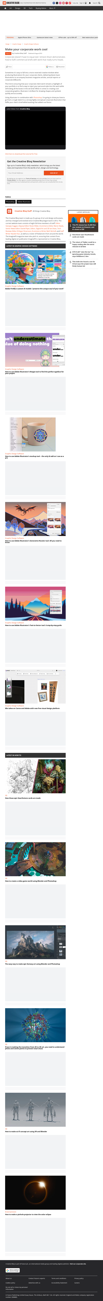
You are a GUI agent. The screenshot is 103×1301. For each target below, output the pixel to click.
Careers (77, 1283)
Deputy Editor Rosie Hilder (29, 226)
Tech (30, 8)
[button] (96, 3)
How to (8, 53)
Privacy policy (78, 1278)
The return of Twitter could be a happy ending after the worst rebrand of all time (84, 244)
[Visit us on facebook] (54, 3)
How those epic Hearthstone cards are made (83, 236)
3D (25, 8)
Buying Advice (41, 8)
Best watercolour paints (90, 37)
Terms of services (31, 178)
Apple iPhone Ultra (24, 37)
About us (9, 1278)
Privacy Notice (11, 180)
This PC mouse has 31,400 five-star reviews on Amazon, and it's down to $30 (84, 227)
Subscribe (75, 3)
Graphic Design (16, 44)
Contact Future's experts (37, 1278)
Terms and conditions (59, 1278)
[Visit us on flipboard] (70, 3)
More (51, 8)
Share (10, 67)
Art (11, 8)
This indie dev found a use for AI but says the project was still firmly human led (84, 264)
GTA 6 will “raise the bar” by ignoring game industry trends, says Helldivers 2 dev (84, 254)
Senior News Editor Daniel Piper (18, 228)
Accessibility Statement (59, 1283)
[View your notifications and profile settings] (90, 3)
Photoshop (37, 97)
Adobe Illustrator (24, 202)
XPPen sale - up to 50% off (67, 37)
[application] (35, 128)
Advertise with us (34, 1283)
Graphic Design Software (31, 44)
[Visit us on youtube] (63, 3)
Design (17, 8)
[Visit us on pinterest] (66, 3)
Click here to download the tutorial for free (21, 154)
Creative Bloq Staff (20, 53)
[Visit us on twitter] (57, 3)
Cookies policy (10, 1283)
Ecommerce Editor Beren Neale (51, 226)
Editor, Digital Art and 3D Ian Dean (44, 228)
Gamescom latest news (45, 37)
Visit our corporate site (78, 1264)
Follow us (51, 67)
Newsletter (62, 67)
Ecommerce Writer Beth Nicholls (44, 231)
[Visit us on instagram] (60, 3)
